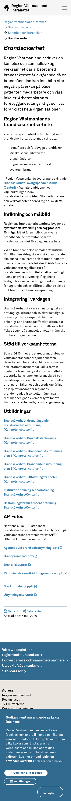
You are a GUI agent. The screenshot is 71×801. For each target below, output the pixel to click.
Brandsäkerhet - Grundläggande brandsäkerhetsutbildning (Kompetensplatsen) (26, 425)
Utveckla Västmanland (20, 666)
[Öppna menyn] (64, 8)
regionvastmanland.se (20, 655)
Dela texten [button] (34, 611)
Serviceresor (12, 671)
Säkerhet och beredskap (25, 32)
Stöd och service (19, 27)
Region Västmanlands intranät (25, 21)
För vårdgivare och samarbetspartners (33, 660)
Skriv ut (12, 611)
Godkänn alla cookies (27, 772)
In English (49, 793)
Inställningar (21, 781)
